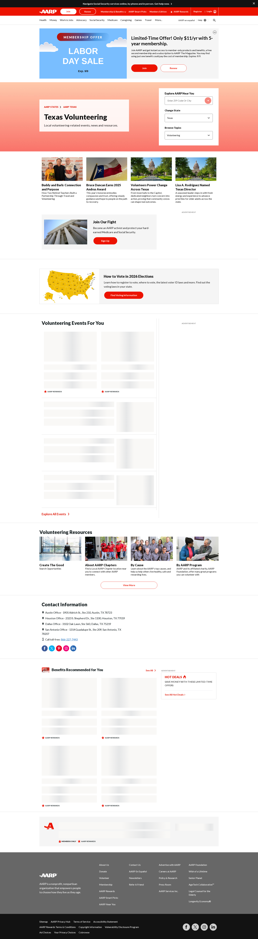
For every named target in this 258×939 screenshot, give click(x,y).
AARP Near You (107, 904)
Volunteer (104, 878)
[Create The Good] (60, 549)
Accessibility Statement (105, 921)
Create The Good (51, 565)
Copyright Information (90, 927)
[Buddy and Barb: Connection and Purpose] (62, 169)
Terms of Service (81, 921)
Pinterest (59, 648)
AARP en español (186, 20)
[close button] (214, 32)
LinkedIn (73, 648)
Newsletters (135, 878)
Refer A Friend (136, 884)
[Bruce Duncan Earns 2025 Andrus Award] (106, 169)
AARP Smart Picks (137, 11)
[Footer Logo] (60, 875)
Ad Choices (45, 932)
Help (200, 20)
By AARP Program (189, 565)
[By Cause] (152, 549)
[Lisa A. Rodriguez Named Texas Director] (195, 169)
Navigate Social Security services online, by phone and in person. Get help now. (126, 3)
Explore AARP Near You (179, 93)
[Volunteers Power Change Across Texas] (151, 169)
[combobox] (189, 100)
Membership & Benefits (112, 11)
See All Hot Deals (174, 694)
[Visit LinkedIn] (213, 927)
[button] (214, 20)
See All (149, 670)
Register (198, 11)
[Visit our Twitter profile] (195, 927)
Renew (173, 68)
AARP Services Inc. (168, 891)
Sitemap (43, 921)
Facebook (45, 648)
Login (209, 11)
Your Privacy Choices (65, 932)
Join (144, 68)
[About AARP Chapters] (106, 549)
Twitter (52, 648)
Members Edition (158, 11)
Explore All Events (54, 514)
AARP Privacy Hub (60, 921)
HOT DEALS (173, 677)
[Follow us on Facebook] (186, 927)
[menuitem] (43, 22)
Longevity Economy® (200, 901)
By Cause (137, 565)
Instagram (66, 648)
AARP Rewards (181, 11)
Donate (103, 871)
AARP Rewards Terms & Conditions (57, 927)
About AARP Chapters (100, 565)
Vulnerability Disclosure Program (122, 927)
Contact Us (135, 864)
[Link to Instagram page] (204, 927)
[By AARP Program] (197, 549)
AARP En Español (138, 871)
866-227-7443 (69, 639)
